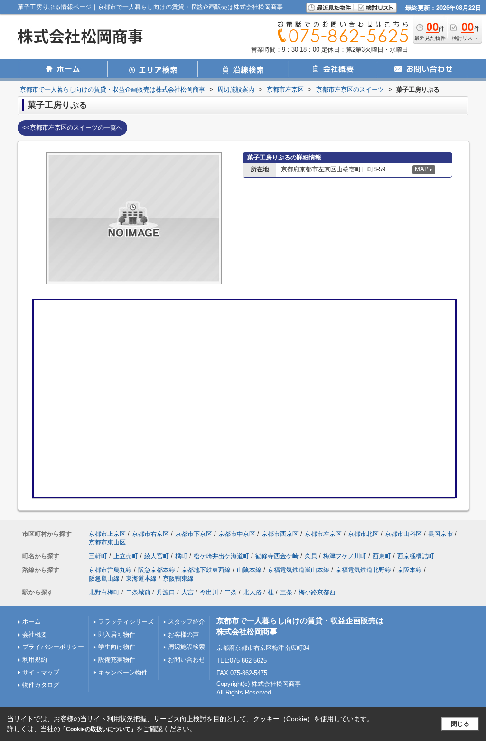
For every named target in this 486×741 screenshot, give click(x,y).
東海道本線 (141, 578)
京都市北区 (363, 533)
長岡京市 (440, 533)
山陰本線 (249, 569)
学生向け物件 (116, 646)
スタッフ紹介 (186, 621)
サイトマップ (40, 672)
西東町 (382, 556)
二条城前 (138, 592)
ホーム (31, 621)
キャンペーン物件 (123, 672)
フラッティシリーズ (126, 621)
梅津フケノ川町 (344, 556)
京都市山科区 (403, 533)
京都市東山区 (107, 542)
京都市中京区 (236, 533)
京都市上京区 (107, 533)
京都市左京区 (323, 533)
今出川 (209, 592)
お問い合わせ (186, 659)
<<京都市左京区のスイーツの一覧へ (72, 127)
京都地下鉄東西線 (206, 569)
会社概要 (34, 634)
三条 (286, 592)
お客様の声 (183, 634)
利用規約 (34, 659)
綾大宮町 (156, 556)
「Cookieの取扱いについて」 (98, 729)
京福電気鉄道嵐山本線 (298, 569)
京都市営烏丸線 (110, 569)
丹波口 (166, 592)
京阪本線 (409, 569)
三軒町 (98, 556)
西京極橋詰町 (415, 556)
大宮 (187, 592)
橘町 (181, 556)
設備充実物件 (116, 659)
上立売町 (125, 556)
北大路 (252, 592)
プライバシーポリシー (53, 646)
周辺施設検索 (186, 646)
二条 (230, 592)
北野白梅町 (104, 592)
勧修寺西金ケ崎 (277, 556)
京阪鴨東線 (178, 578)
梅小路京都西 (317, 592)
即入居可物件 (116, 634)
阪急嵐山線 (104, 578)
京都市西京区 (280, 533)
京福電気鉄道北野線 (363, 569)
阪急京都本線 (156, 569)
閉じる (460, 723)
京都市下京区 (193, 533)
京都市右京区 (150, 533)
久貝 (311, 556)
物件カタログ (40, 684)
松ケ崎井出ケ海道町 (221, 556)
